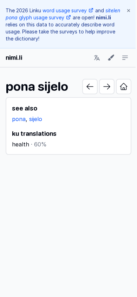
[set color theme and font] (111, 57)
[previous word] (90, 86)
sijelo (35, 118)
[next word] (107, 86)
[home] (123, 86)
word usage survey (65, 10)
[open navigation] (125, 57)
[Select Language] (97, 57)
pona (19, 118)
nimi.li (14, 57)
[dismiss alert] (128, 10)
